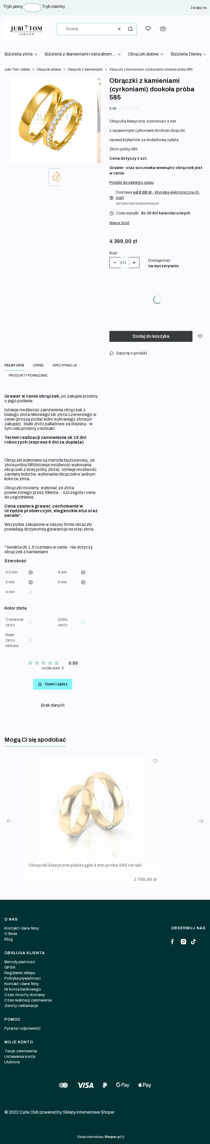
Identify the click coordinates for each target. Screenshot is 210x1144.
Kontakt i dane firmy (21, 928)
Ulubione (12, 1062)
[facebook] (173, 941)
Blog (8, 939)
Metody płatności (19, 962)
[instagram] (183, 941)
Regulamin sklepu (19, 973)
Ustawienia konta (19, 1057)
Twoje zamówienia (20, 1051)
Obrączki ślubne (49, 69)
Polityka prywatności (22, 978)
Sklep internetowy (99, 1137)
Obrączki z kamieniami (85, 69)
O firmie (10, 934)
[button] (130, 29)
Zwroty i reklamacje (21, 1006)
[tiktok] (193, 941)
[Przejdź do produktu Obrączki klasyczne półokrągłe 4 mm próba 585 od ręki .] (92, 809)
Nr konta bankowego (22, 989)
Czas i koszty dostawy (24, 995)
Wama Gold (119, 223)
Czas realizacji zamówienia (28, 1000)
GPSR (9, 967)
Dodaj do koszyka (151, 336)
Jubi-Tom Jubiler (17, 69)
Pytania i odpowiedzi (22, 1028)
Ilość (113, 253)
